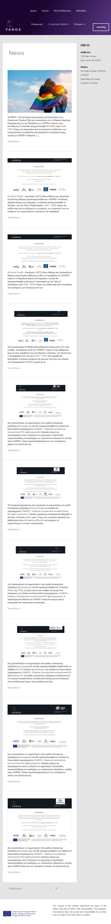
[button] (105, 28)
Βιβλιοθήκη (81, 10)
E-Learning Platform (58, 24)
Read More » (14, 141)
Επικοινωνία (37, 24)
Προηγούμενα (14, 888)
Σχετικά (45, 10)
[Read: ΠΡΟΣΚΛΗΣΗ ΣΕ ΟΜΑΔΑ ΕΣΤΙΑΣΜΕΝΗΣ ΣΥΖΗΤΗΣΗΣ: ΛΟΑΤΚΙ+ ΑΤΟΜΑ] (40, 563)
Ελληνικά (78, 24)
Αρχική (33, 10)
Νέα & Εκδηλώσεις (62, 10)
